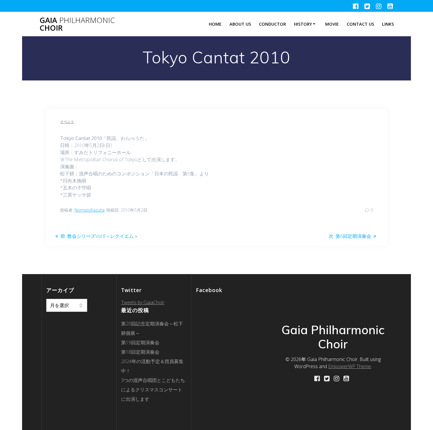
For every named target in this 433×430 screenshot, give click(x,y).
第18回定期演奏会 (140, 352)
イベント (67, 121)
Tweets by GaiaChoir (142, 302)
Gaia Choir (77, 24)
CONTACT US (360, 24)
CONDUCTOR (272, 24)
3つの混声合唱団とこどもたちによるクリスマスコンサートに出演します (153, 389)
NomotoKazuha (90, 210)
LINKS (388, 24)
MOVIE (332, 24)
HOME (215, 24)
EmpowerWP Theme (349, 366)
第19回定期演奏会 (140, 342)
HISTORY (303, 24)
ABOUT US (240, 24)
